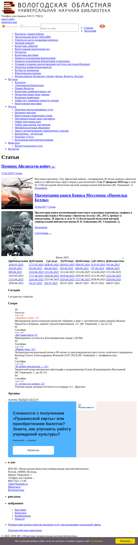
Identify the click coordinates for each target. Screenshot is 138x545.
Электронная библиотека (29, 85)
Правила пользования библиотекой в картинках (42, 61)
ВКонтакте (14, 486)
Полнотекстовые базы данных (32, 94)
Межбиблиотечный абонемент (32, 127)
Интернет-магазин (25, 112)
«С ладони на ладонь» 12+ (30, 383)
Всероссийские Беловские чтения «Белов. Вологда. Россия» (49, 76)
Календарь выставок (26, 55)
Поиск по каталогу (31, 26)
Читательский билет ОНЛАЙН (33, 36)
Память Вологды (24, 88)
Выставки (20, 509)
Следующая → (43, 233)
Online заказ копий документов (32, 124)
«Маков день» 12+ (25, 349)
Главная (88, 27)
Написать (33, 450)
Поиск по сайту (12, 26)
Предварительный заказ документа (35, 118)
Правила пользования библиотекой (35, 58)
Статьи (18, 173)
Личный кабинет (24, 43)
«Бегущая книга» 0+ (26, 335)
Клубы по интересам (27, 70)
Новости (20, 518)
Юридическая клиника (28, 73)
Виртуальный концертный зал (32, 49)
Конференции (23, 515)
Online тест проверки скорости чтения (37, 100)
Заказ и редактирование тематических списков (42, 130)
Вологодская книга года (29, 145)
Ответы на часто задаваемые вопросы (36, 39)
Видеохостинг (16, 490)
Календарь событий (26, 46)
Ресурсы (13, 79)
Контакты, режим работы (29, 33)
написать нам (9, 22)
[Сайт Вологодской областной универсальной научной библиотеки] (56, 13)
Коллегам (13, 148)
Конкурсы (14, 142)
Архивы (13, 399)
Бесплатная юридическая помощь (34, 139)
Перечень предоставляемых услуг (34, 109)
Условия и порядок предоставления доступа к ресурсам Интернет (52, 64)
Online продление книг (28, 121)
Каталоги (20, 82)
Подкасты (20, 52)
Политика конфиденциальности (33, 67)
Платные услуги (24, 136)
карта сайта (7, 19)
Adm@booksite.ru (18, 483)
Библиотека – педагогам (29, 133)
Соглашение (96, 541)
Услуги (12, 106)
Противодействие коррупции (25, 530)
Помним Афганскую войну (28, 166)
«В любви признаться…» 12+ (32, 366)
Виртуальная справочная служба (33, 115)
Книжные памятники (27, 97)
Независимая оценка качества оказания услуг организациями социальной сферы (54, 524)
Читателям (90, 30)
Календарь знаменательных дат (33, 91)
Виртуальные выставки (28, 103)
